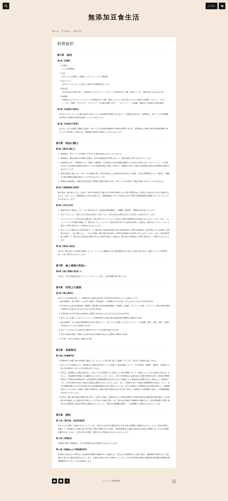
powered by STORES (111, 481)
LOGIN (211, 6)
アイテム (65, 31)
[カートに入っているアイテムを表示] (222, 6)
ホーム (55, 31)
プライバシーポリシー (89, 276)
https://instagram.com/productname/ (174, 481)
